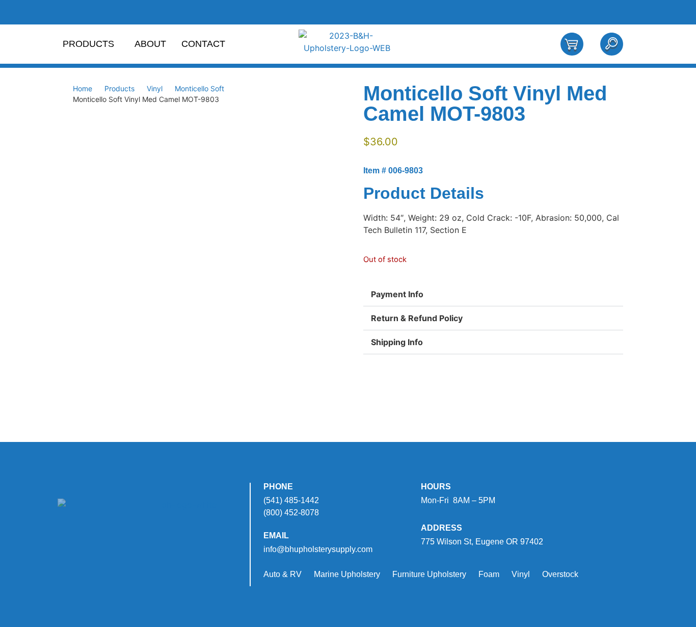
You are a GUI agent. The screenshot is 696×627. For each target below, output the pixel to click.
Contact (203, 44)
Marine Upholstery (347, 574)
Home (82, 88)
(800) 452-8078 (291, 512)
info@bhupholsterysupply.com (317, 549)
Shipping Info (397, 342)
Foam (488, 574)
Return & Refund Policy (417, 318)
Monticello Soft (199, 88)
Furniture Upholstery (429, 574)
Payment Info (397, 294)
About (150, 44)
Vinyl (155, 88)
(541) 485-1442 (291, 500)
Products (88, 44)
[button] (493, 294)
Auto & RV (282, 574)
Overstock (560, 574)
